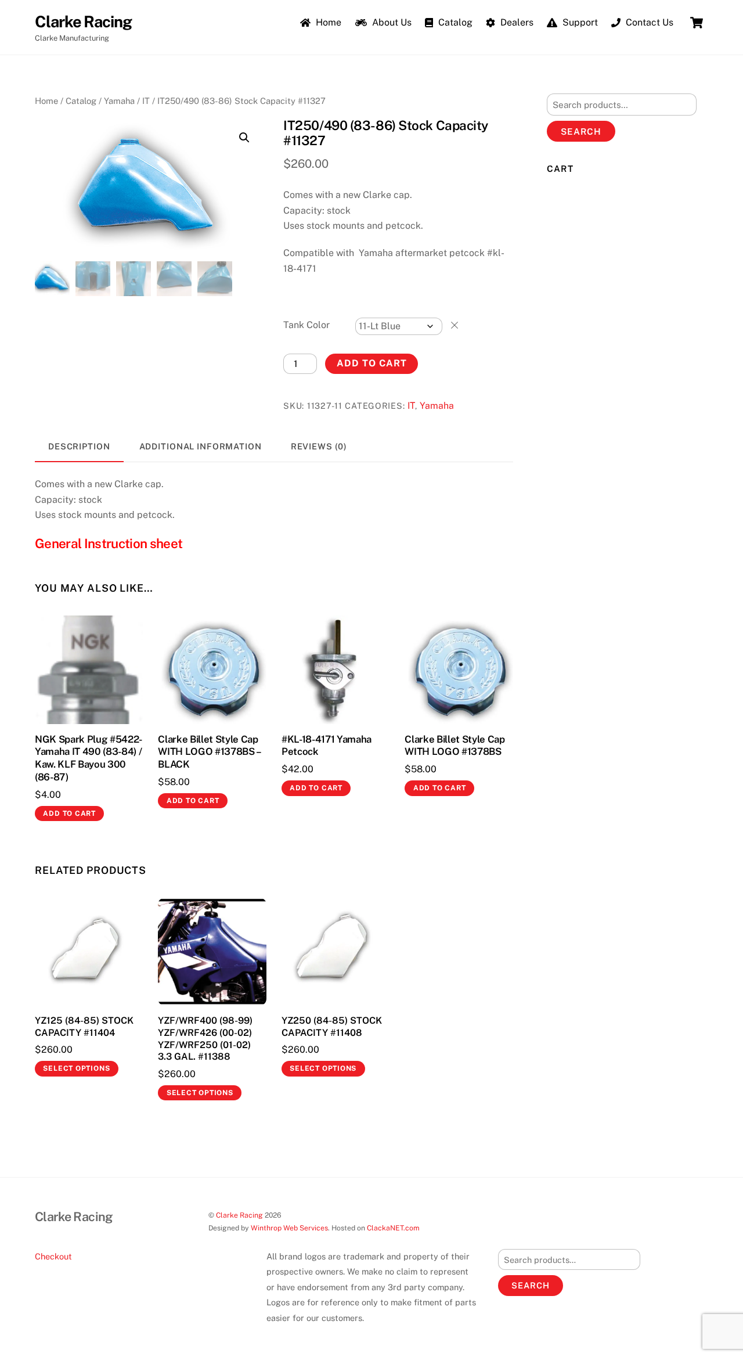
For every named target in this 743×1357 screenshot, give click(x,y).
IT (146, 101)
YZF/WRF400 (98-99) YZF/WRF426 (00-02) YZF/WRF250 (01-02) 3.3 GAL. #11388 (205, 1038)
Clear (454, 325)
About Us (391, 22)
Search (581, 131)
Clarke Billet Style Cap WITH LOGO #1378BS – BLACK (209, 752)
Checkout (53, 1256)
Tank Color (306, 324)
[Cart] (696, 22)
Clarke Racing (239, 1215)
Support (579, 22)
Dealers (515, 22)
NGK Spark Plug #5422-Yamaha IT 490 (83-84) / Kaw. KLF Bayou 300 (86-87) (88, 758)
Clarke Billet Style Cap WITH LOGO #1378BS (454, 745)
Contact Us (648, 22)
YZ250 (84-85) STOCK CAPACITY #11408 (332, 1026)
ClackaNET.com (393, 1227)
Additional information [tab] (200, 446)
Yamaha (119, 101)
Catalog (454, 22)
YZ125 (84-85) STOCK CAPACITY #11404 (84, 1026)
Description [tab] (79, 446)
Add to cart (372, 363)
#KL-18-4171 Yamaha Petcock (327, 745)
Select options (76, 1068)
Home (327, 22)
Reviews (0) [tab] (319, 446)
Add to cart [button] (69, 813)
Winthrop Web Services (289, 1227)
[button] (244, 137)
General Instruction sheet (108, 543)
